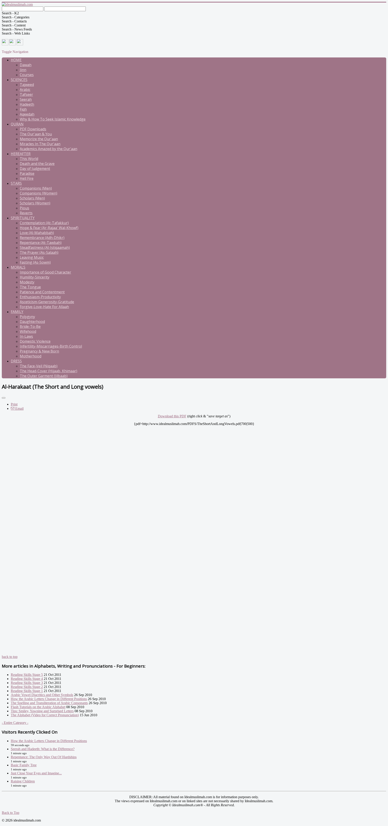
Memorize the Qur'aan (39, 138)
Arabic (25, 89)
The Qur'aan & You (36, 133)
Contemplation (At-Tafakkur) (44, 222)
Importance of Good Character (45, 272)
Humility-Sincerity (34, 277)
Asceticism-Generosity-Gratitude (47, 301)
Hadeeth (27, 104)
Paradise (27, 173)
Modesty (27, 282)
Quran (17, 124)
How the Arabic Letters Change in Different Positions (49, 699)
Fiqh (23, 109)
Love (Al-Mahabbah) (37, 232)
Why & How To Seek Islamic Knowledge (53, 119)
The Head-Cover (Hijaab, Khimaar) (48, 370)
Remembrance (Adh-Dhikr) (42, 237)
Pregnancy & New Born (39, 351)
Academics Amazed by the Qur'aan (48, 148)
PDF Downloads (33, 129)
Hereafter (21, 153)
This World (29, 158)
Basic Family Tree (24, 765)
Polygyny (27, 316)
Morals (18, 267)
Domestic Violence (35, 341)
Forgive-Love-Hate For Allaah (44, 306)
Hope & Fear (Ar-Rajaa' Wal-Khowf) (49, 227)
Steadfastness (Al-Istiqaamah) (45, 247)
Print (14, 404)
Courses (27, 74)
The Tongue (30, 287)
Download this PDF (172, 416)
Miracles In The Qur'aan (40, 143)
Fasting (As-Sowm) (35, 262)
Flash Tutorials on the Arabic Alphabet (38, 707)
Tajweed (27, 84)
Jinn (23, 69)
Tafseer (26, 94)
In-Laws (26, 336)
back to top (10, 657)
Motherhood (30, 356)
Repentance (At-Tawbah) (41, 242)
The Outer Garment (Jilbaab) (44, 375)
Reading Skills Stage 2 (27, 687)
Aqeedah (27, 114)
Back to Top (10, 813)
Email (19, 408)
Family (17, 311)
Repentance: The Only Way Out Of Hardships (44, 757)
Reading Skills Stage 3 (27, 683)
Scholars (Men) (32, 198)
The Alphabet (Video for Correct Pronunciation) (45, 715)
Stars (16, 183)
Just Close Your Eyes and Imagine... (36, 773)
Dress (16, 361)
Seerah (26, 99)
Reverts (26, 212)
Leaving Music (32, 257)
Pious (24, 208)
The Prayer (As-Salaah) (39, 252)
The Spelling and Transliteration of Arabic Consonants (49, 703)
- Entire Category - (15, 723)
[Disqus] (194, 482)
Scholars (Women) (35, 203)
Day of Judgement (35, 168)
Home (16, 59)
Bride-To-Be (30, 326)
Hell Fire (26, 178)
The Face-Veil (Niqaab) (38, 366)
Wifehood (28, 331)
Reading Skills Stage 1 (27, 691)
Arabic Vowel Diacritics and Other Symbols (42, 695)
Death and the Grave (37, 163)
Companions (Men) (36, 188)
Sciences (19, 79)
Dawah (25, 64)
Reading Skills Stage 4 (27, 679)
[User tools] (3, 398)
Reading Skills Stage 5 (27, 675)
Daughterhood (32, 321)
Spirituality (23, 217)
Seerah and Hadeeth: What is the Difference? (43, 749)
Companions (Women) (38, 193)
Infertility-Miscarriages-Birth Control (51, 346)
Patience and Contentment (42, 291)
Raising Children (23, 781)
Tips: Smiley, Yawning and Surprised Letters (42, 711)
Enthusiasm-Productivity (40, 296)
